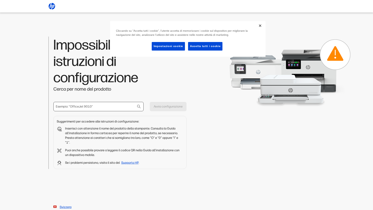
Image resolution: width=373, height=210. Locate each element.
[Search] (139, 106)
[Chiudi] (260, 25)
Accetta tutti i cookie (205, 46)
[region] (188, 39)
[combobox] (98, 106)
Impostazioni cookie (168, 46)
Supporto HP (130, 162)
